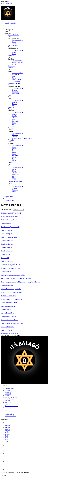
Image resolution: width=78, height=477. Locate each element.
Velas (10, 162)
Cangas (14, 188)
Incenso (14, 90)
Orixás (14, 78)
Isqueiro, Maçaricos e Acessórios (22, 138)
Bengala (14, 192)
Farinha (14, 116)
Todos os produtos (17, 40)
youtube (7, 432)
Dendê (14, 123)
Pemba (14, 159)
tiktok (6, 436)
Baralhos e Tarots (17, 62)
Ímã (13, 150)
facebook (7, 425)
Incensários (15, 93)
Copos (14, 154)
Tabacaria (11, 128)
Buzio (14, 152)
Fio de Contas (16, 155)
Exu (13, 76)
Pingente (14, 102)
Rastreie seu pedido (6, 3)
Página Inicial (9, 196)
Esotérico (11, 55)
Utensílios (11, 140)
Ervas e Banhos (13, 45)
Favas (14, 124)
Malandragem (16, 81)
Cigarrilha (15, 136)
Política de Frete (9, 414)
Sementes (15, 121)
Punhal (14, 157)
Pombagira (15, 74)
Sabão (14, 160)
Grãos (14, 117)
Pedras (14, 64)
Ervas (14, 54)
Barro (14, 42)
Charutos (15, 135)
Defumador (15, 92)
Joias (9, 95)
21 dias (14, 179)
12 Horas (15, 174)
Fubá (13, 119)
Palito (14, 169)
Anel (13, 105)
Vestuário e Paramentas (15, 181)
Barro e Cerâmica (13, 35)
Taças (14, 147)
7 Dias (14, 176)
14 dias (14, 178)
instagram (7, 429)
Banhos (14, 52)
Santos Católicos (17, 80)
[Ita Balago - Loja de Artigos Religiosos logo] (8, 20)
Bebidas (14, 114)
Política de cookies (10, 416)
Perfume (14, 148)
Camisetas (15, 190)
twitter (6, 439)
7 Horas (14, 173)
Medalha (14, 104)
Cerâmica (15, 43)
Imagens (10, 67)
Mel (13, 126)
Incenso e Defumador (14, 83)
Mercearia (11, 107)
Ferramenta (11, 66)
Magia (14, 171)
